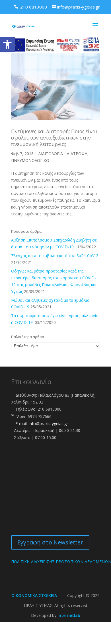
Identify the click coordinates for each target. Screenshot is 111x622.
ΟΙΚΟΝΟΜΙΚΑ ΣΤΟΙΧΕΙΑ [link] (34, 595)
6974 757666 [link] (40, 416)
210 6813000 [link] (49, 409)
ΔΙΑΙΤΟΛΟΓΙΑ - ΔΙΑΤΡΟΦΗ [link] (62, 153)
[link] (7, 44)
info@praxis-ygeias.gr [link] (48, 423)
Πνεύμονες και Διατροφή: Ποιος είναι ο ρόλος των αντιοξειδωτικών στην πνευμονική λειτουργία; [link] (54, 137)
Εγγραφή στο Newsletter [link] (50, 542)
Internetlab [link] (68, 615)
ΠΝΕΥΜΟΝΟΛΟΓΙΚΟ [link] (30, 160)
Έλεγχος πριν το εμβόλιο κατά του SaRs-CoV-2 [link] (54, 255)
